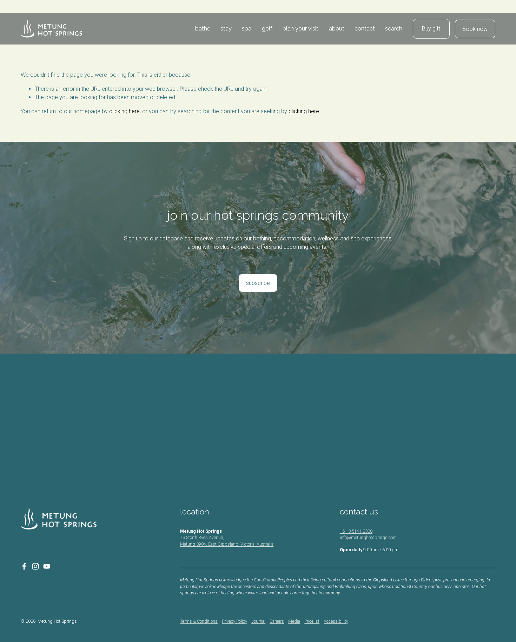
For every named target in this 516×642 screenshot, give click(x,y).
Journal (258, 621)
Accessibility (336, 621)
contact (365, 28)
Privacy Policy (234, 621)
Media (294, 621)
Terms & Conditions (199, 621)
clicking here (124, 111)
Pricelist (311, 621)
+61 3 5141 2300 (356, 531)
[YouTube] (46, 566)
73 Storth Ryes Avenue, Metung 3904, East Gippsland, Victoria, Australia (226, 541)
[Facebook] (24, 566)
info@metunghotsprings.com (368, 537)
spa (246, 28)
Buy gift (431, 28)
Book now (475, 29)
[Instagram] (35, 566)
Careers (277, 621)
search (393, 28)
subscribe (258, 283)
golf (267, 28)
